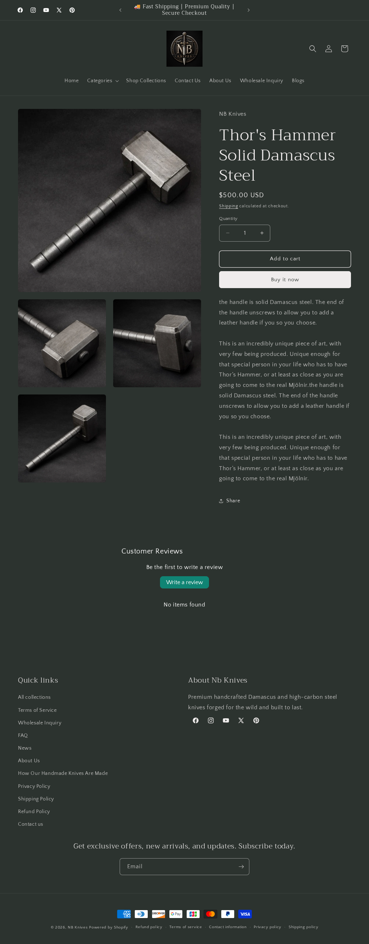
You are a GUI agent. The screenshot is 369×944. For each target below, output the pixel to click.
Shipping (228, 206)
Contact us (30, 824)
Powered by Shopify (108, 927)
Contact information (227, 927)
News (24, 748)
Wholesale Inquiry (39, 723)
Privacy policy (267, 927)
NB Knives (78, 927)
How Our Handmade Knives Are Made (63, 773)
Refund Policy (34, 812)
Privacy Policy (34, 786)
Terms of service (185, 927)
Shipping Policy (36, 799)
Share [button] (233, 501)
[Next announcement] (249, 10)
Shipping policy (304, 927)
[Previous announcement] (120, 10)
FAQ (23, 735)
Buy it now (285, 280)
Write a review (184, 582)
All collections (34, 697)
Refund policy (149, 927)
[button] (102, 80)
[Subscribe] (241, 866)
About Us (29, 761)
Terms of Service (37, 710)
